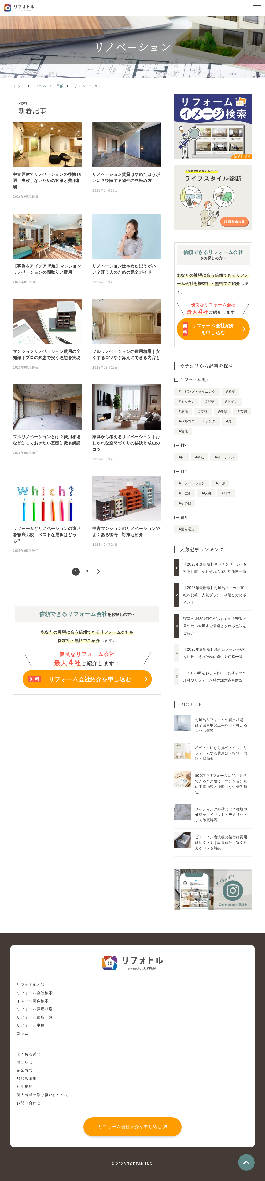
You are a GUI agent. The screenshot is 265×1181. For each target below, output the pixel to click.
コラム (23, 1033)
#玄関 (242, 411)
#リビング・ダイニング (197, 391)
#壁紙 (199, 457)
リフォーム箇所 (195, 380)
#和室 (230, 391)
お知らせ (25, 1062)
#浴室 (210, 402)
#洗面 (183, 411)
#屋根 (203, 411)
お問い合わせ (29, 1103)
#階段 (183, 431)
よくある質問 (29, 1054)
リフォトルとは (31, 984)
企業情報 (25, 1070)
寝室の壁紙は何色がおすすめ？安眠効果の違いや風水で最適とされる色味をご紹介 (214, 626)
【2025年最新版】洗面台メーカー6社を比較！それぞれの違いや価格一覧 (214, 653)
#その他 (185, 503)
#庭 (229, 421)
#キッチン (187, 402)
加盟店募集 (27, 1078)
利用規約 (25, 1086)
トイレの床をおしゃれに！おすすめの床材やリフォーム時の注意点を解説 (214, 676)
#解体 (226, 493)
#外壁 (222, 411)
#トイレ (231, 402)
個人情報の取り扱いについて (43, 1095)
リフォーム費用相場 (35, 1009)
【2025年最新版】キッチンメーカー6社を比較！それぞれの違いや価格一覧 (214, 568)
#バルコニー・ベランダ (197, 421)
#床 (182, 457)
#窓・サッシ (224, 457)
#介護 (220, 483)
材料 (184, 445)
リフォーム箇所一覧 (35, 1017)
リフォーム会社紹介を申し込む (130, 1126)
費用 (184, 517)
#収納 (206, 493)
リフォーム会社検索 (35, 993)
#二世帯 (185, 493)
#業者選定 (187, 529)
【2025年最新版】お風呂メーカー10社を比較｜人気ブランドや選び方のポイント (214, 595)
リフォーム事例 (31, 1025)
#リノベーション (192, 483)
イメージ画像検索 (33, 1001)
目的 (184, 471)
